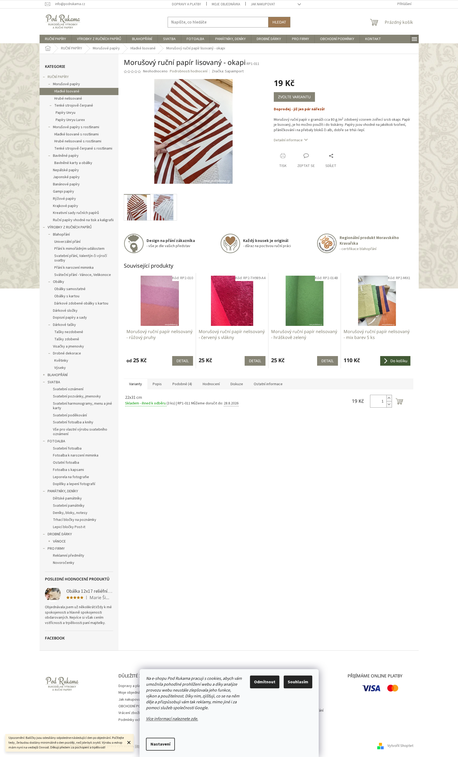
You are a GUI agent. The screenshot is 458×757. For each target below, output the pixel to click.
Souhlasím (298, 682)
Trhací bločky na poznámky (74, 519)
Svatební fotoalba (67, 448)
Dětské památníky (67, 498)
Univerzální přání (67, 241)
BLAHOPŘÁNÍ (58, 375)
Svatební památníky (68, 505)
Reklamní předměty (68, 555)
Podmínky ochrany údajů (137, 720)
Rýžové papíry (64, 198)
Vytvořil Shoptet (400, 746)
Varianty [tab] (135, 384)
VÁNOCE (59, 541)
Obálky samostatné (70, 289)
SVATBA (54, 382)
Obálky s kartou (66, 296)
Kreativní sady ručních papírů (76, 213)
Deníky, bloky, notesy (70, 513)
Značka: (228, 71)
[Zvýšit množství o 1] (389, 398)
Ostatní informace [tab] (268, 384)
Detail (182, 360)
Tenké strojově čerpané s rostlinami (83, 148)
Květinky (61, 360)
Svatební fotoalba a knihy (73, 422)
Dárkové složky (65, 310)
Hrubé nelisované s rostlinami (77, 141)
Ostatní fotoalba (66, 462)
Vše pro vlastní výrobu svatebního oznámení (80, 432)
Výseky (60, 367)
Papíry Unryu (65, 112)
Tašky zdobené (66, 339)
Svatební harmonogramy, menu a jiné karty (82, 406)
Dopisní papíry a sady (70, 317)
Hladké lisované (66, 91)
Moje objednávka (226, 4)
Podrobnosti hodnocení (188, 71)
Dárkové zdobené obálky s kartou (81, 303)
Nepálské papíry (66, 170)
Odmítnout (264, 682)
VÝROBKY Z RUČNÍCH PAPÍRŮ (70, 227)
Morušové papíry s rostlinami (76, 127)
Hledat (279, 22)
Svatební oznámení (68, 389)
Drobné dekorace (67, 353)
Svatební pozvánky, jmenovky (77, 396)
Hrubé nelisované (68, 98)
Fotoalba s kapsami (68, 470)
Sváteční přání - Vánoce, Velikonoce (82, 275)
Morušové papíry (66, 84)
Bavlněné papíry (66, 155)
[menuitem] (55, 39)
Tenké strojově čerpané (73, 105)
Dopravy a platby (186, 4)
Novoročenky (63, 562)
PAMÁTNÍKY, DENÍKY (63, 491)
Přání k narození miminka (74, 267)
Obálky (58, 281)
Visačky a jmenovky (68, 346)
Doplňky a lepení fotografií (74, 484)
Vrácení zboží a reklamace (139, 713)
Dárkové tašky (64, 324)
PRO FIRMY (56, 548)
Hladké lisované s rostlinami (76, 134)
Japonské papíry (66, 177)
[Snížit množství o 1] (389, 404)
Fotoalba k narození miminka (75, 455)
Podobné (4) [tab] (182, 384)
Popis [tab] (157, 384)
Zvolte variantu (294, 96)
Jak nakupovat (263, 4)
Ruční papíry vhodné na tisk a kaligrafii (83, 220)
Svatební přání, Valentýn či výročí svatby (80, 258)
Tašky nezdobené (68, 332)
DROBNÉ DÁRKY (60, 534)
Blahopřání (61, 234)
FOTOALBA (56, 441)
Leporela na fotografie (71, 477)
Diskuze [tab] (236, 384)
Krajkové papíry (65, 206)
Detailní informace (288, 140)
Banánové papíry (66, 184)
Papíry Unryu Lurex (70, 120)
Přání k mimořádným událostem (79, 248)
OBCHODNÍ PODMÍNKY (135, 706)
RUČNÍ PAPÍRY (58, 77)
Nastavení (160, 744)
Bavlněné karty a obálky (73, 163)
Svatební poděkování (70, 415)
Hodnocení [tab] (211, 384)
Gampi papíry (63, 191)
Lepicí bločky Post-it (69, 527)
